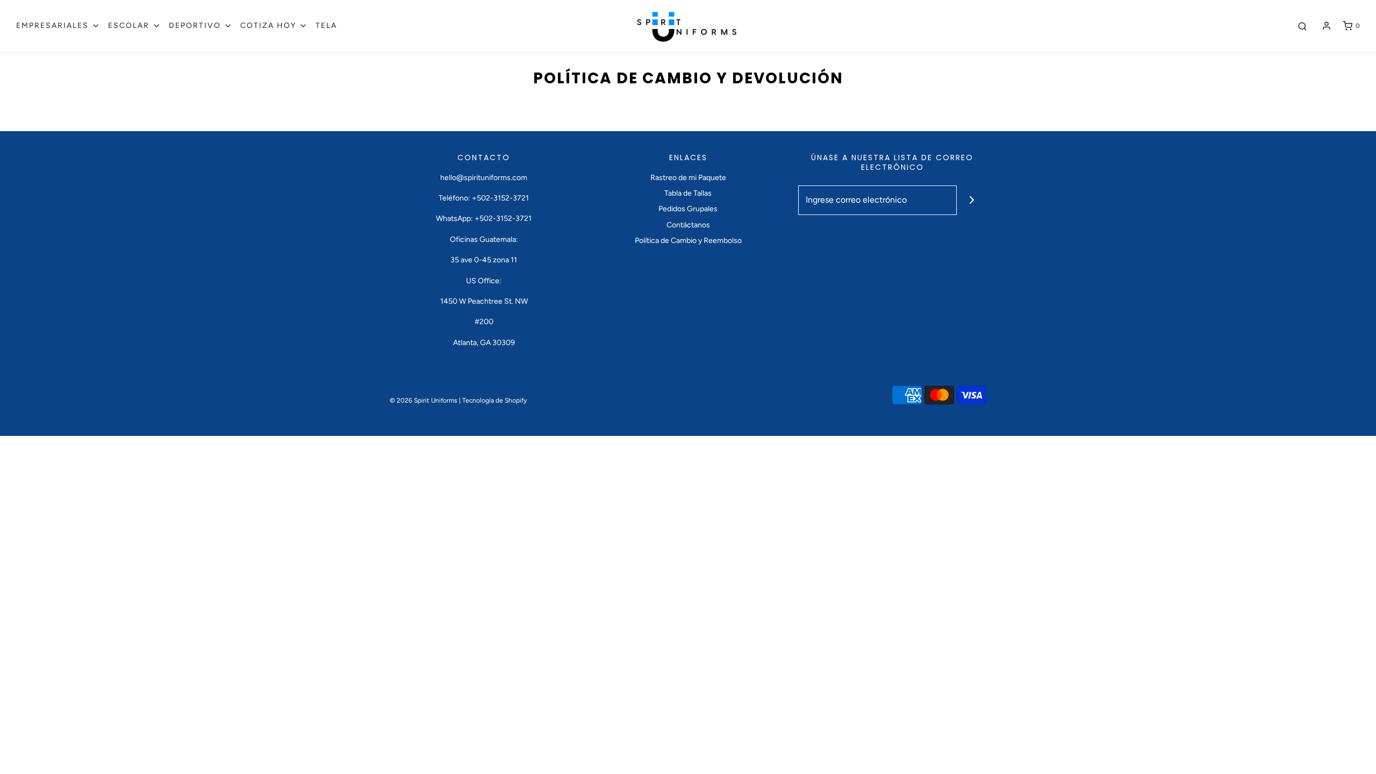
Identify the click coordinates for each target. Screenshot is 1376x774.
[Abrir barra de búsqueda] (1302, 26)
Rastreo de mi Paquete (688, 177)
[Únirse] (971, 200)
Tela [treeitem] (326, 25)
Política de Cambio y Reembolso (688, 240)
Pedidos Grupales (688, 208)
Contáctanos (688, 225)
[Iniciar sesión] (1326, 26)
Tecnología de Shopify (494, 400)
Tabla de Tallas (688, 193)
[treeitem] (58, 26)
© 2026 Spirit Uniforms (423, 400)
